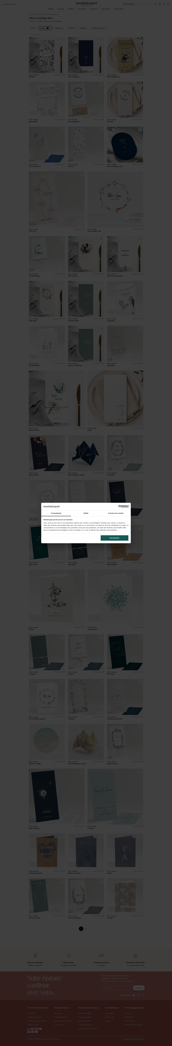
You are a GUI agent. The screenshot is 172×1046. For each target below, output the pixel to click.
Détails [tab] (86, 513)
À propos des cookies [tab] (116, 513)
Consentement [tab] (56, 513)
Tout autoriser (114, 538)
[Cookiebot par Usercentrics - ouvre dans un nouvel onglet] (120, 506)
